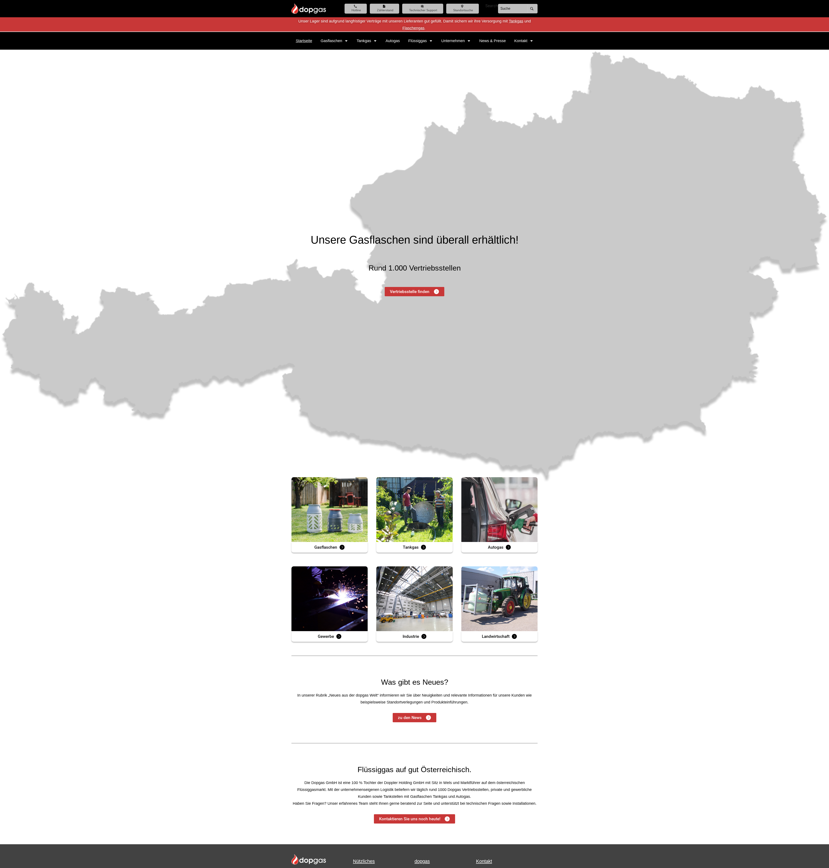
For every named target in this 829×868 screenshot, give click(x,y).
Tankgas (516, 21)
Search (491, 6)
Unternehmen (453, 41)
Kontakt (520, 41)
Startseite (304, 41)
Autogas (393, 41)
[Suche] (533, 8)
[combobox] (513, 8)
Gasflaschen (331, 41)
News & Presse (492, 41)
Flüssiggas (417, 41)
